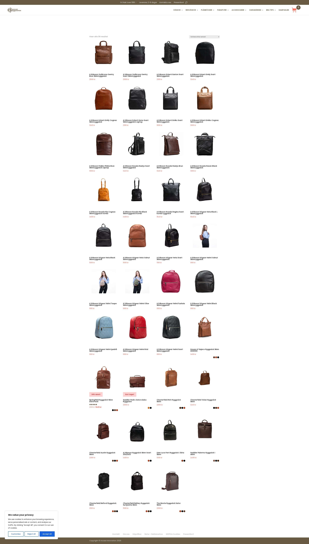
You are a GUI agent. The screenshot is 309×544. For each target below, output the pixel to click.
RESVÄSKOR (191, 10)
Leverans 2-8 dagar (148, 3)
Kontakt (116, 534)
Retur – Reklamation (154, 534)
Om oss (126, 534)
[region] (31, 525)
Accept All (47, 534)
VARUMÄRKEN (255, 10)
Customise (16, 534)
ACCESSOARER (238, 10)
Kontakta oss (165, 3)
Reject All (32, 534)
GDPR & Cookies (173, 534)
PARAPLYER (222, 10)
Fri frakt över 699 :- (128, 3)
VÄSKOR (177, 10)
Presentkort (179, 3)
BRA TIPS (270, 10)
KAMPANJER (284, 10)
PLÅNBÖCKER (206, 10)
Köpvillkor (137, 534)
